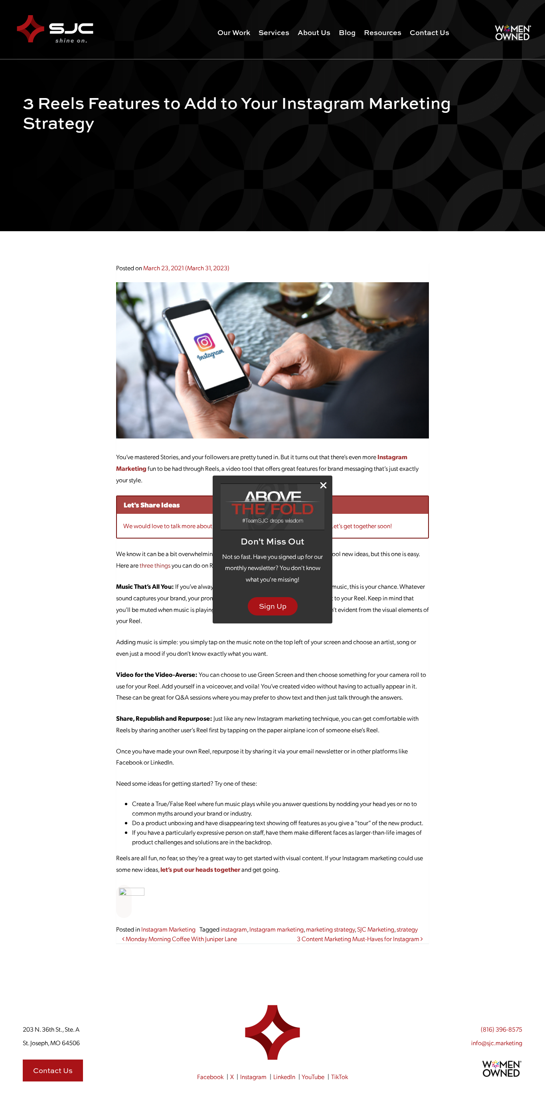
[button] (124, 900)
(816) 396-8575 (501, 1029)
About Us (314, 32)
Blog (347, 32)
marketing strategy (330, 929)
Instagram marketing (276, 929)
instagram (234, 929)
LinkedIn (284, 1076)
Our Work (233, 32)
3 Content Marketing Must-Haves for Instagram (359, 938)
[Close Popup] (323, 485)
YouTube (313, 1076)
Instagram (253, 1076)
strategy (407, 929)
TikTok (339, 1076)
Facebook (210, 1076)
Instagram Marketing (168, 929)
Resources (382, 32)
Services (274, 32)
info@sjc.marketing (496, 1042)
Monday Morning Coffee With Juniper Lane (180, 938)
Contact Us (429, 32)
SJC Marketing (375, 929)
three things (155, 565)
